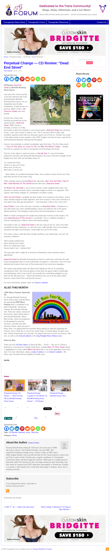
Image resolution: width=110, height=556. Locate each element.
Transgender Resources (58, 22)
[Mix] (32, 79)
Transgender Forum (36, 22)
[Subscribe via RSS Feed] (7, 490)
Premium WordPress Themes (42, 549)
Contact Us (101, 22)
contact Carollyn (37, 352)
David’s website (56, 352)
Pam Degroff (8, 71)
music (28, 432)
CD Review (13, 432)
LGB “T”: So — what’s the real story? (19, 507)
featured (21, 432)
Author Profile (34, 443)
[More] (43, 79)
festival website (25, 336)
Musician (35, 432)
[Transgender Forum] (55, 15)
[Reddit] (27, 79)
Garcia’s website (41, 283)
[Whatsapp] (38, 79)
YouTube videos (21, 345)
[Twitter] (11, 79)
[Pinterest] (22, 79)
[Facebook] (6, 79)
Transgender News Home (14, 22)
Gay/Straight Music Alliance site (49, 336)
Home (6, 57)
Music (14, 435)
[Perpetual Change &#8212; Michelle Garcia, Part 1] (60, 385)
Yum (36, 418)
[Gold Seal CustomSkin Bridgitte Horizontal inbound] (55, 55)
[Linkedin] (17, 79)
